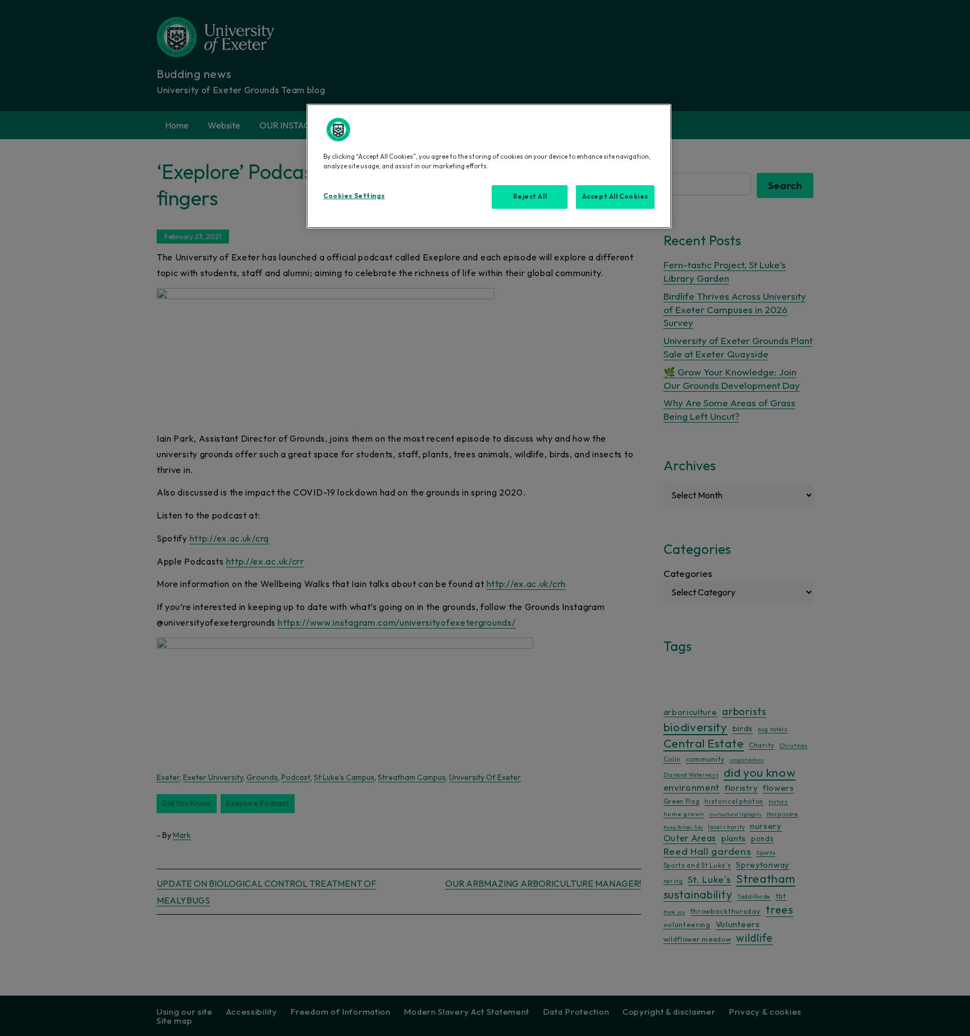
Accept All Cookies (615, 196)
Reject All (530, 196)
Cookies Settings (354, 196)
